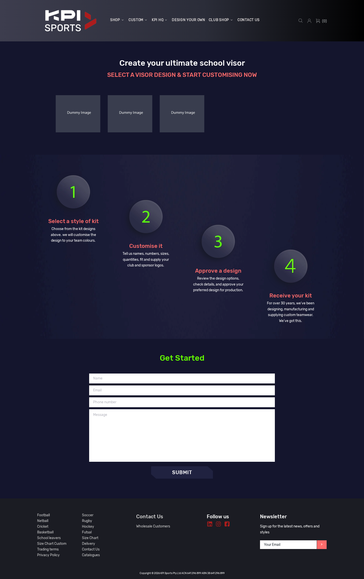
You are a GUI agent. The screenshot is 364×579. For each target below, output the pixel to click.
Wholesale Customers (153, 526)
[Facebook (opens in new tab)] (227, 524)
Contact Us (91, 549)
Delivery (88, 544)
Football (43, 515)
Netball (42, 521)
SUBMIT (182, 472)
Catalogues (91, 555)
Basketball (45, 532)
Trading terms (48, 549)
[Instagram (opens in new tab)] (218, 524)
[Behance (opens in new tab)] (209, 524)
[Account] (309, 20)
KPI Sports (70, 20)
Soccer (87, 515)
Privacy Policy (48, 555)
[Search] (300, 20)
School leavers (49, 538)
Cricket (42, 526)
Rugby (87, 521)
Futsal (87, 532)
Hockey (88, 526)
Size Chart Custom (51, 544)
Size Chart (90, 538)
